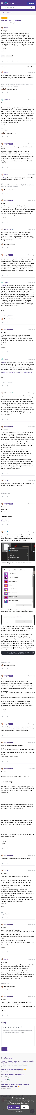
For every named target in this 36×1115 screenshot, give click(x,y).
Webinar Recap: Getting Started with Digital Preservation (14, 1066)
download (10, 56)
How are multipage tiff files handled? (13, 1075)
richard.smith (8, 229)
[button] (2, 3)
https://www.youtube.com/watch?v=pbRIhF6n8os (16, 372)
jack (5, 480)
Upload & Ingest (6, 1077)
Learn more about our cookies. (20, 1104)
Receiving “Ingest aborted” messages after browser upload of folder (15, 1085)
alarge (6, 27)
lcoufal (6, 72)
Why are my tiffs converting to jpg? (12, 1070)
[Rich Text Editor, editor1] (18, 1037)
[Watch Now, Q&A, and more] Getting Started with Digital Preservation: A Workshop (17, 1062)
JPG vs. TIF (4, 1080)
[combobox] (18, 7)
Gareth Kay (7, 100)
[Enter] (3, 7)
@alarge (3, 178)
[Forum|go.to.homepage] (9, 3)
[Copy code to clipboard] (33, 652)
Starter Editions (7, 13)
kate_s (6, 282)
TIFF (3, 56)
